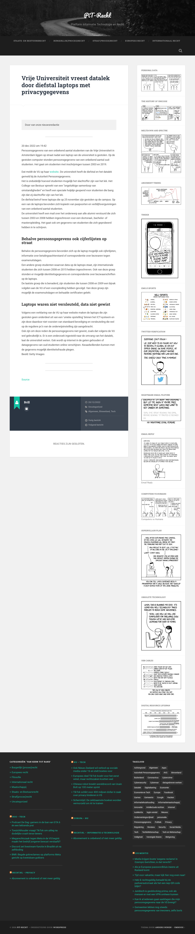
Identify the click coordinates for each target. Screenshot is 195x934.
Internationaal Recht (166, 41)
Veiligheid (138, 837)
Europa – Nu (81, 818)
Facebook (168, 792)
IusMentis (138, 812)
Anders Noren (163, 927)
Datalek (137, 787)
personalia (162, 817)
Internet (171, 807)
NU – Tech (80, 762)
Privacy (168, 822)
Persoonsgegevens (142, 822)
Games (137, 797)
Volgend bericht (95, 425)
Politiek (158, 822)
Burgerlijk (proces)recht (24, 767)
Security (162, 827)
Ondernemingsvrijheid (143, 817)
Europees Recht (135, 41)
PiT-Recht (97, 15)
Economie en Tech (142, 792)
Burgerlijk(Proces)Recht (69, 41)
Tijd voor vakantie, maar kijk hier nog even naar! (160, 875)
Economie (164, 787)
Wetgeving (170, 837)
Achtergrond (139, 768)
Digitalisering (150, 787)
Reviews (151, 827)
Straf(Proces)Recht (105, 41)
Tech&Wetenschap (150, 832)
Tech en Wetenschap (171, 832)
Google (160, 797)
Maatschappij (19, 787)
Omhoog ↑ (179, 927)
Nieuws (164, 812)
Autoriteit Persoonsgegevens (147, 772)
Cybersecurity (140, 782)
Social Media (175, 827)
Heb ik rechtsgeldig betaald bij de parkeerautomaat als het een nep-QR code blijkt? (157, 883)
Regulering (139, 827)
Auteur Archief (26, 408)
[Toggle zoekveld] (180, 51)
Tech (113, 411)
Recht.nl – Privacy (23, 872)
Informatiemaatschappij (169, 802)
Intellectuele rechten (155, 807)
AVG (165, 772)
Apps (164, 768)
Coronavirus (153, 777)
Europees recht (20, 772)
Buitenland (139, 777)
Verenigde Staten (154, 837)
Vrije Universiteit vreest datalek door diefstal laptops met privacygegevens (66, 85)
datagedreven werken (172, 782)
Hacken (170, 797)
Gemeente (148, 797)
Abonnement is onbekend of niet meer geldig (36, 878)
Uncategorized (95, 407)
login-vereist (152, 812)
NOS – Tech (18, 816)
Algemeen (93, 411)
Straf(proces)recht (22, 796)
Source (26, 379)
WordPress (59, 927)
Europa (157, 792)
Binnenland (104, 411)
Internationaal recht (22, 782)
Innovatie (138, 807)
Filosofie (16, 777)
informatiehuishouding (144, 802)
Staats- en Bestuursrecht (30, 41)
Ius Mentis (141, 853)
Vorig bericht (94, 420)
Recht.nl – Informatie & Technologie (96, 832)
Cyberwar (154, 782)
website (54, 171)
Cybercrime (167, 777)
